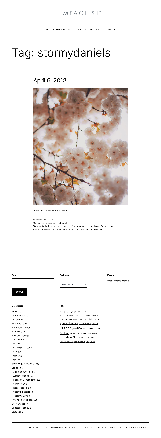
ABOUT (100, 29)
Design (15, 319)
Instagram (51, 223)
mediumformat (86, 323)
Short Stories (18, 404)
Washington (81, 341)
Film (15, 351)
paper (74, 329)
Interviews (17, 331)
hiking (81, 319)
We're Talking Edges (23, 400)
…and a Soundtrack (23, 372)
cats (80, 316)
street (92, 338)
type (75, 341)
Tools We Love (20, 396)
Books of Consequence (25, 380)
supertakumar (96, 229)
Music (15, 343)
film (88, 316)
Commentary (18, 315)
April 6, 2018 (49, 80)
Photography (62, 223)
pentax (111, 226)
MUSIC (77, 29)
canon (77, 316)
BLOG (111, 29)
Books (15, 311)
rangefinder (82, 333)
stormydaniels (83, 229)
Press (14, 355)
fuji (92, 316)
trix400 (70, 341)
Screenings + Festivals (23, 363)
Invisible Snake (19, 335)
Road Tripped (20, 388)
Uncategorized (19, 408)
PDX (79, 328)
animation (84, 312)
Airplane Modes (21, 376)
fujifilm (95, 316)
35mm (62, 312)
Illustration (17, 323)
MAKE (89, 29)
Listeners (17, 384)
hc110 (72, 319)
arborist (43, 226)
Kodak (65, 323)
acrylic (71, 312)
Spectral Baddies (21, 392)
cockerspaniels (64, 226)
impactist (87, 319)
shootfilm (71, 337)
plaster (91, 329)
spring (73, 229)
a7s (66, 311)
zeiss (92, 341)
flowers (75, 226)
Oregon (104, 226)
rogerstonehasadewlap (43, 229)
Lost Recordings (20, 339)
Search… (16, 275)
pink (117, 226)
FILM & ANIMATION (58, 29)
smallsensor (83, 337)
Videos (15, 412)
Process (16, 359)
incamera (96, 319)
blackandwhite (67, 315)
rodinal (91, 333)
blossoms (52, 226)
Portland (64, 333)
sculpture (62, 338)
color (85, 315)
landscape (95, 226)
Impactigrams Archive (118, 280)
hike (88, 226)
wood (87, 341)
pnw (98, 328)
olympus (95, 323)
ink (60, 323)
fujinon (62, 319)
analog (77, 312)
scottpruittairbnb (62, 229)
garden (82, 226)
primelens (73, 333)
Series (15, 368)
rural (95, 333)
